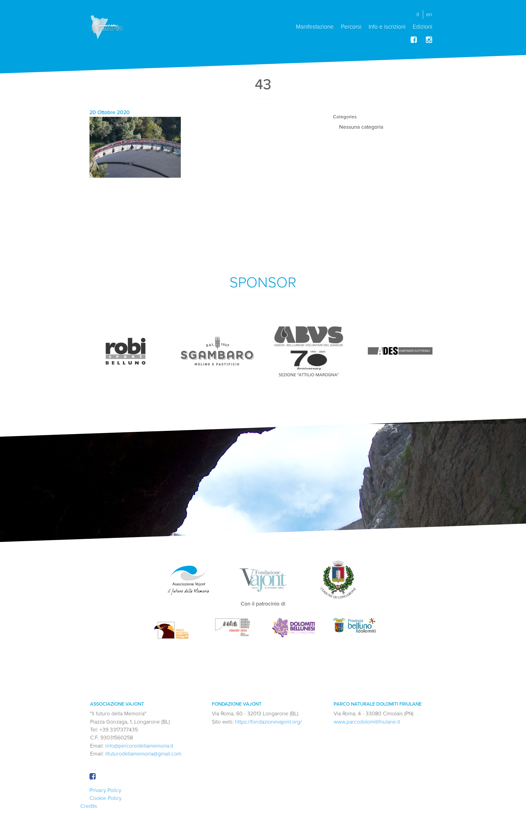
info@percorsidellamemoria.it (139, 746)
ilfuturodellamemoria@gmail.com (143, 754)
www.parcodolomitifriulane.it (367, 722)
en (429, 14)
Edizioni (422, 26)
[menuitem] (314, 24)
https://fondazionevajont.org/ (268, 722)
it (417, 14)
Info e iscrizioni (387, 26)
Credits (88, 806)
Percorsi (351, 26)
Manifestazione (315, 26)
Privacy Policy (105, 790)
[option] (126, 351)
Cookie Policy (105, 798)
